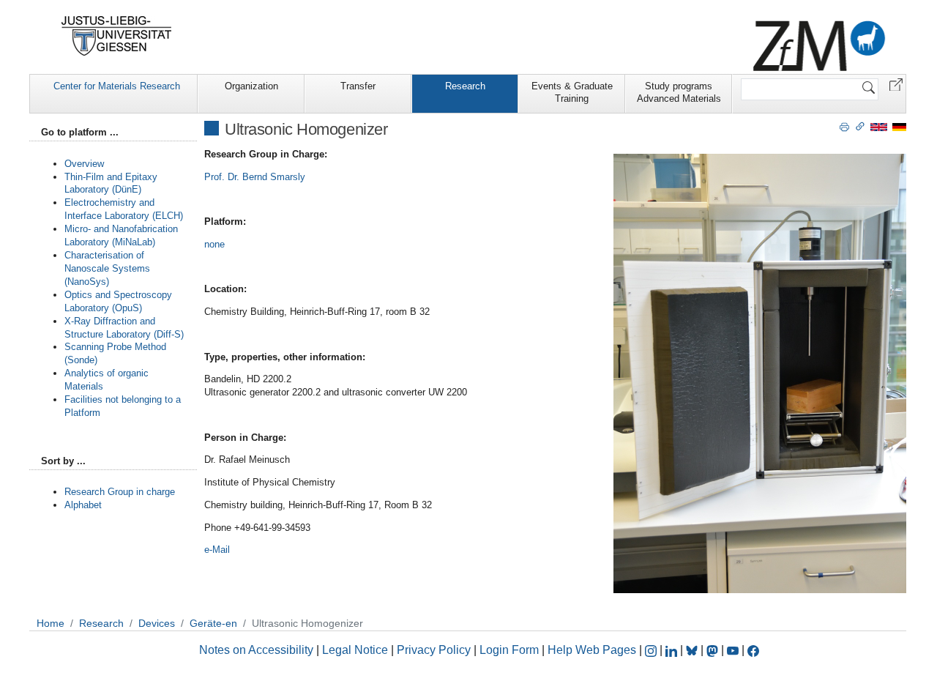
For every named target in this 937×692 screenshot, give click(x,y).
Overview (84, 163)
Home (50, 623)
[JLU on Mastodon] (713, 650)
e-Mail (217, 549)
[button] (896, 83)
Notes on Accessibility (257, 650)
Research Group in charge (119, 491)
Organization (251, 86)
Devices (156, 623)
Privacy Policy (434, 650)
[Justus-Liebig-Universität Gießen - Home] (116, 36)
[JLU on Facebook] (753, 650)
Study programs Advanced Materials (679, 92)
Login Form (509, 650)
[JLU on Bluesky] (693, 650)
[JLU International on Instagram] (652, 650)
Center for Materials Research (116, 86)
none (214, 244)
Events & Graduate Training (572, 92)
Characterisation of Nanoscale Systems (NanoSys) (107, 268)
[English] (878, 126)
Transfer (358, 86)
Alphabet (83, 504)
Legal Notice (355, 650)
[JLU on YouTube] (734, 650)
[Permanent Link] (860, 126)
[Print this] (844, 126)
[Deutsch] (899, 126)
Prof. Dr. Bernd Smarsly (254, 176)
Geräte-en (213, 623)
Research (465, 86)
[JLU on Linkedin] (672, 650)
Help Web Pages (592, 650)
